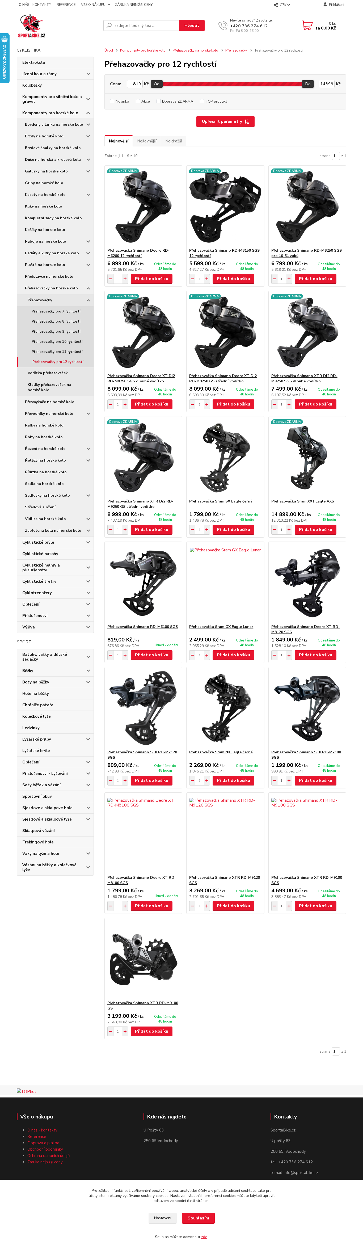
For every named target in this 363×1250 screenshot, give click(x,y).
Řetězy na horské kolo (45, 460)
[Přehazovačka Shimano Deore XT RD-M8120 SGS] (307, 583)
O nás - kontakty (42, 1130)
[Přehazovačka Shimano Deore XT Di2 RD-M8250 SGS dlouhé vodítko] (143, 332)
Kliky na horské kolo (43, 206)
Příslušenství (35, 615)
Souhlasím (198, 1218)
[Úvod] (58, 25)
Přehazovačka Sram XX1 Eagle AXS (302, 501)
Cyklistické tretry (39, 581)
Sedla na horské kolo (44, 483)
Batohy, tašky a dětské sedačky (44, 657)
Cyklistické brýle (38, 542)
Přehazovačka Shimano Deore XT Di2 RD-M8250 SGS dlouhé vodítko (141, 378)
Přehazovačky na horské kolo (51, 288)
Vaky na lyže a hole (40, 853)
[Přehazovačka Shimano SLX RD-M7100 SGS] (307, 708)
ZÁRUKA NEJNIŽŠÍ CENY (134, 4)
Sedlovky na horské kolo (47, 495)
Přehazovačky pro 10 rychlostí (57, 341)
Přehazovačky (40, 300)
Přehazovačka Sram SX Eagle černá (220, 501)
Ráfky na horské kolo (44, 425)
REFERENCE (66, 4)
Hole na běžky (35, 693)
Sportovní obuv (37, 796)
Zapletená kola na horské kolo (53, 530)
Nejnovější (118, 141)
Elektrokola (33, 62)
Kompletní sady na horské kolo (53, 218)
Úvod (108, 50)
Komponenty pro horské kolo (50, 113)
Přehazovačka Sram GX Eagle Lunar (221, 626)
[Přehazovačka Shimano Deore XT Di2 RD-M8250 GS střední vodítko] (225, 332)
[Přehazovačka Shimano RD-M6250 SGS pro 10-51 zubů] (307, 206)
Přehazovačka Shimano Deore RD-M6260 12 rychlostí (138, 253)
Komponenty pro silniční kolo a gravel (52, 99)
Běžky (27, 670)
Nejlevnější (147, 141)
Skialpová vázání (38, 830)
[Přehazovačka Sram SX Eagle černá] (225, 457)
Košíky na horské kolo (45, 229)
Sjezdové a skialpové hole (47, 807)
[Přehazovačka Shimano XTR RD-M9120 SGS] (225, 833)
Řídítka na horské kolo (46, 472)
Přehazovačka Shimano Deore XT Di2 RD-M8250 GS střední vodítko (223, 378)
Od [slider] (156, 84)
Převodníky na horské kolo (49, 413)
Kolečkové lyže (36, 716)
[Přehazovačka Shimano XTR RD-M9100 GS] (143, 959)
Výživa (28, 627)
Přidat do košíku (151, 279)
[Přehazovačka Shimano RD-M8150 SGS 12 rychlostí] (225, 206)
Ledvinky (31, 727)
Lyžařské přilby (36, 739)
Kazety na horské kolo (45, 194)
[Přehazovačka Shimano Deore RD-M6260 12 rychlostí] (143, 206)
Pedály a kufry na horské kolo (52, 253)
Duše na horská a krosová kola (53, 159)
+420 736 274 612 (249, 26)
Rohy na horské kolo (44, 437)
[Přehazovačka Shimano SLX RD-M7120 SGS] (143, 708)
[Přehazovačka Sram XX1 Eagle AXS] (307, 457)
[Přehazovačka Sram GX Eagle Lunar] (225, 583)
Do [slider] (308, 84)
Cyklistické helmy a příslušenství (41, 568)
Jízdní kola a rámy (39, 74)
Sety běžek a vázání (41, 785)
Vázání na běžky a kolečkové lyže (49, 867)
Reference (36, 1136)
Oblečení (30, 604)
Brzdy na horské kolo (44, 136)
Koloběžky (32, 85)
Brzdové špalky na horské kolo (53, 147)
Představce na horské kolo (49, 276)
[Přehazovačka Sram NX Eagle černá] (225, 708)
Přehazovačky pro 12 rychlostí (57, 362)
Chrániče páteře (37, 705)
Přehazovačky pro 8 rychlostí (56, 321)
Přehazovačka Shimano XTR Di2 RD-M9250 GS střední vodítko (140, 504)
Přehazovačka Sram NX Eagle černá (221, 752)
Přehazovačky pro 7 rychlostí (56, 311)
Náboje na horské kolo (45, 241)
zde (204, 1236)
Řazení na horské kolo (45, 448)
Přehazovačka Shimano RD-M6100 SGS (142, 626)
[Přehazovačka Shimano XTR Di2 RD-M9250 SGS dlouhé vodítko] (307, 332)
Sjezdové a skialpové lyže (47, 819)
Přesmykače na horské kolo (49, 401)
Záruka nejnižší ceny (45, 1162)
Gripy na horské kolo (44, 182)
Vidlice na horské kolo (45, 518)
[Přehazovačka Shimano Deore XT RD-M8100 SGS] (143, 833)
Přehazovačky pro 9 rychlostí (56, 331)
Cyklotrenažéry (37, 593)
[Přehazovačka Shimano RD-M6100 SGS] (143, 583)
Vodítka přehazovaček (48, 372)
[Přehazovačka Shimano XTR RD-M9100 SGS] (307, 833)
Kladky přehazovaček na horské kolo (49, 387)
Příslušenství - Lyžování (45, 773)
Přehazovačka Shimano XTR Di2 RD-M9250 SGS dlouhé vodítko (304, 378)
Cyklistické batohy (40, 553)
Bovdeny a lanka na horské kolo (54, 124)
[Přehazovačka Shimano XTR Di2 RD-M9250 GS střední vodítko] (143, 457)
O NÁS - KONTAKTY (35, 4)
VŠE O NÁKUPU (93, 4)
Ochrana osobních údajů (48, 1155)
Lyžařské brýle (36, 750)
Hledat (191, 25)
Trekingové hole (38, 842)
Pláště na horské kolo (45, 264)
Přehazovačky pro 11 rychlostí (57, 351)
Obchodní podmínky (45, 1149)
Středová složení (40, 507)
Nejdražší (173, 141)
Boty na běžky (35, 682)
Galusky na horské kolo (46, 171)
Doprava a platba (43, 1143)
